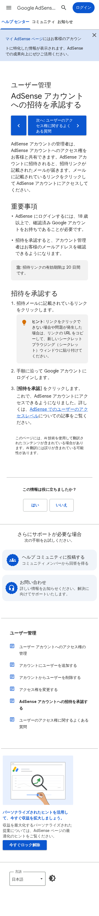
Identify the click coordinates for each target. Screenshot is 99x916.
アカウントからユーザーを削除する (50, 677)
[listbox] (27, 879)
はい (35, 505)
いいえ (61, 505)
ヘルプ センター (15, 21)
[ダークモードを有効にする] (52, 878)
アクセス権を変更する (38, 689)
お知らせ (65, 21)
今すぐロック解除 (24, 845)
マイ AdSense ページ (24, 38)
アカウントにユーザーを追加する (48, 665)
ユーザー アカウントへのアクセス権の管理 (52, 650)
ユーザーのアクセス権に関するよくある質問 (54, 723)
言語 (18, 871)
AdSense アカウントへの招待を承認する (53, 705)
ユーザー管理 (23, 633)
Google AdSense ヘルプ (37, 8)
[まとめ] (94, 35)
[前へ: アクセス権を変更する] (18, 125)
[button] (8, 7)
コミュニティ (43, 21)
